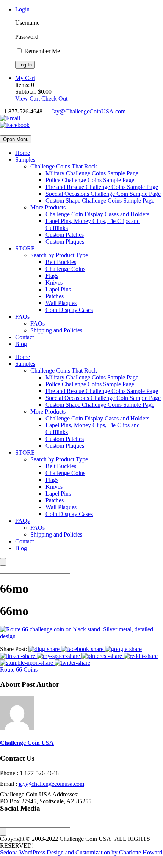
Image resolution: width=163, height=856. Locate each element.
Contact (24, 337)
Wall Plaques (61, 303)
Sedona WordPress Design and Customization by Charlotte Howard (81, 852)
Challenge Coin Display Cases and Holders (97, 214)
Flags (51, 275)
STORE (25, 248)
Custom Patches (64, 234)
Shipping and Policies (56, 330)
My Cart (25, 78)
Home (22, 152)
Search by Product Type (59, 255)
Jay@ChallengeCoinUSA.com (88, 111)
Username (27, 22)
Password (26, 36)
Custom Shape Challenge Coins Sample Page (99, 200)
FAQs (22, 316)
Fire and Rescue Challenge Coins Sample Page (101, 187)
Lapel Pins (58, 289)
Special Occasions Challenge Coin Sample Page (103, 193)
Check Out (54, 98)
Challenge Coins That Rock (63, 166)
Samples (25, 159)
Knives (54, 282)
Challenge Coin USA (27, 743)
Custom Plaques (64, 241)
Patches (54, 296)
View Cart (28, 98)
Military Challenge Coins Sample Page (91, 173)
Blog (21, 344)
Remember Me (41, 51)
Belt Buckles (60, 262)
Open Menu (15, 139)
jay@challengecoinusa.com (51, 783)
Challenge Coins (65, 269)
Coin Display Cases (69, 310)
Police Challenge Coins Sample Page (89, 180)
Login (22, 9)
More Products (48, 207)
